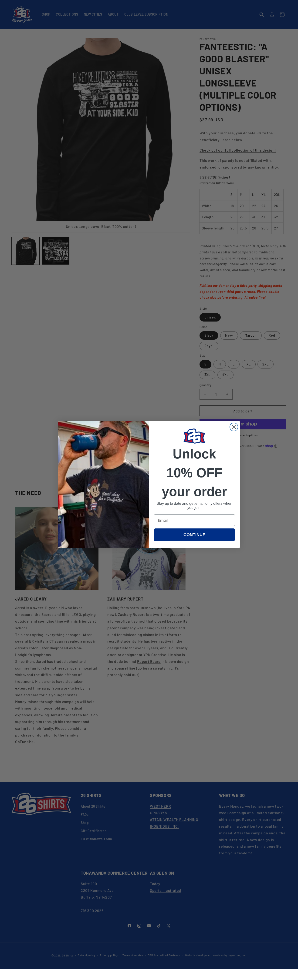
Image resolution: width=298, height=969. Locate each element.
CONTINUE (194, 534)
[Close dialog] (234, 427)
